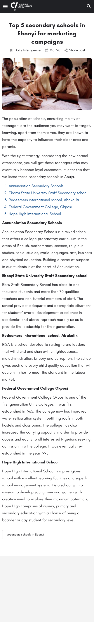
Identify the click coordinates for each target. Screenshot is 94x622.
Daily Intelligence (28, 50)
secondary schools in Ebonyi (25, 534)
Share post (77, 50)
